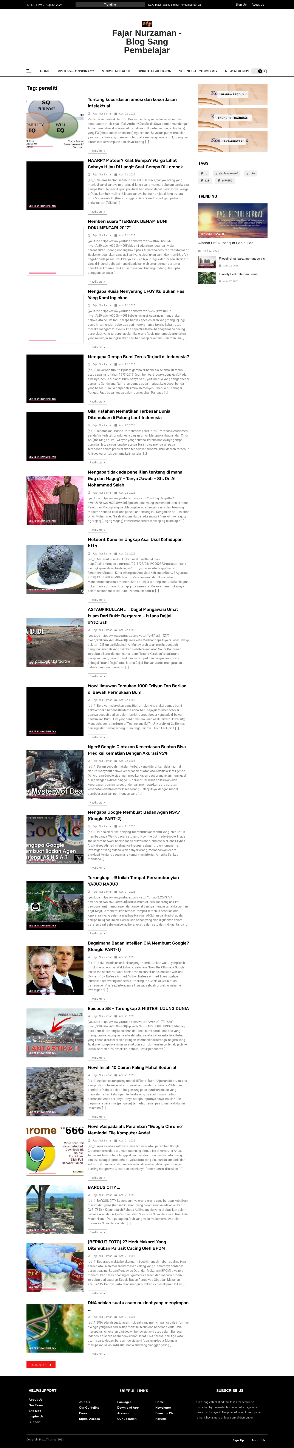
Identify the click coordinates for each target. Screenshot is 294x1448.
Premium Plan (165, 1413)
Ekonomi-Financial (233, 117)
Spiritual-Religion (155, 71)
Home (45, 71)
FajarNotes (233, 141)
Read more (96, 150)
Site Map (35, 1410)
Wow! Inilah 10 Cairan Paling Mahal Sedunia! (132, 1067)
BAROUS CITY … (104, 1187)
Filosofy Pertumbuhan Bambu (239, 274)
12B (207, 180)
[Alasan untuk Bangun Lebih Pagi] (233, 220)
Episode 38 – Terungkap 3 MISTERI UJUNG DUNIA (138, 1008)
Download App (128, 1407)
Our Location (127, 1418)
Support (34, 1422)
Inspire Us (36, 1416)
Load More (39, 1365)
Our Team (36, 1405)
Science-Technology (198, 71)
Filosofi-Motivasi (41, 145)
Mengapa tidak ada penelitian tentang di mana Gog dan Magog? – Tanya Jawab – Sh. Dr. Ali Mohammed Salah (135, 478)
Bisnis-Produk (232, 94)
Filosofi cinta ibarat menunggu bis (242, 258)
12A (252, 173)
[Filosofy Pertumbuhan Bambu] (207, 278)
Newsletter (163, 1407)
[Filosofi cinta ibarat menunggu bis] (207, 262)
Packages (124, 1402)
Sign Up (241, 4)
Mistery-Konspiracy (75, 71)
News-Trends (237, 71)
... (206, 173)
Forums (161, 1418)
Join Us (84, 1402)
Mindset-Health (116, 71)
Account (123, 1413)
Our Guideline (89, 1407)
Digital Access (89, 1418)
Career (83, 1413)
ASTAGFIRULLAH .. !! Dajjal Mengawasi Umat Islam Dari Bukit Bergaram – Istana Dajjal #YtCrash (133, 616)
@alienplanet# (228, 173)
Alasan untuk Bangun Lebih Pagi (226, 243)
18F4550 (227, 180)
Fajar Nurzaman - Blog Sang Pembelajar (147, 41)
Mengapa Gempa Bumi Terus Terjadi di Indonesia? (138, 356)
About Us (258, 4)
